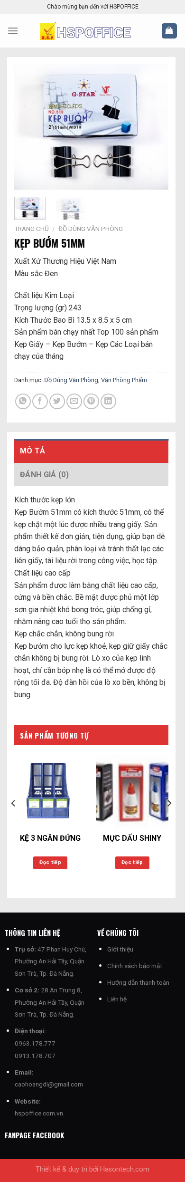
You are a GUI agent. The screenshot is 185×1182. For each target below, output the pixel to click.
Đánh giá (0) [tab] (44, 474)
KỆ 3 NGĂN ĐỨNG (50, 838)
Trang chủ (31, 228)
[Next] (153, 127)
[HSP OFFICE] (92, 31)
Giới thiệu (120, 949)
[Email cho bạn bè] (74, 401)
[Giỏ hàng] (169, 31)
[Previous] (29, 127)
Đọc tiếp (50, 862)
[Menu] (12, 30)
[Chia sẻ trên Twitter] (57, 401)
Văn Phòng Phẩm (124, 380)
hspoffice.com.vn (39, 1113)
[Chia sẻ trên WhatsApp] (23, 401)
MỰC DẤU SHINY (132, 838)
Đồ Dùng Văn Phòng (90, 228)
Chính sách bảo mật (134, 966)
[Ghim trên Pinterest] (91, 401)
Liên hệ (117, 999)
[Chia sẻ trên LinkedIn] (108, 401)
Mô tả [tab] (33, 450)
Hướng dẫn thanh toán (138, 982)
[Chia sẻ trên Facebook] (40, 401)
